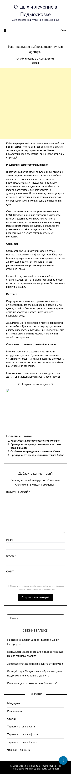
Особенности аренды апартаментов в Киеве (35, 451)
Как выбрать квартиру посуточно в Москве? (35, 441)
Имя (10, 539)
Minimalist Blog (33, 769)
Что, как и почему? (18, 750)
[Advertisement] (35, 103)
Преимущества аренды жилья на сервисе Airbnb (37, 455)
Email (11, 555)
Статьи (11, 719)
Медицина (13, 703)
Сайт (10, 571)
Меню (63, 30)
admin (35, 63)
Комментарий (18, 492)
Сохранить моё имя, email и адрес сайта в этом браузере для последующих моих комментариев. (37, 587)
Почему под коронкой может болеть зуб (32, 683)
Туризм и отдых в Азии (21, 726)
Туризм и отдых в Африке (22, 734)
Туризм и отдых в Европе (22, 742)
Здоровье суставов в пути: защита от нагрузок (35, 664)
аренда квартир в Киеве (38, 179)
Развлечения (14, 711)
